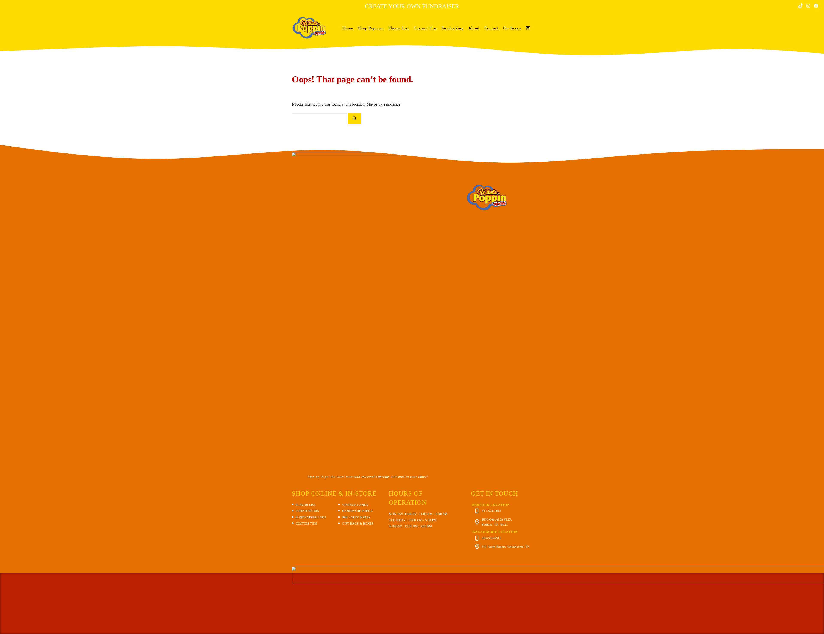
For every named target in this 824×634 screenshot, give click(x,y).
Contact (491, 28)
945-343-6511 (491, 538)
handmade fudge (357, 511)
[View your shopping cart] (527, 27)
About (474, 28)
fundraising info (311, 517)
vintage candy (355, 505)
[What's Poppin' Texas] (309, 27)
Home (347, 28)
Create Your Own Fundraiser (412, 6)
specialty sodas (356, 517)
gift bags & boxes (357, 523)
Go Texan (512, 28)
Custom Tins (425, 28)
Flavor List (398, 28)
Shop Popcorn (371, 28)
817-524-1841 (491, 511)
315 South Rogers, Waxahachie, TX (506, 546)
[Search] (354, 118)
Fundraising (453, 28)
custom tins (306, 523)
